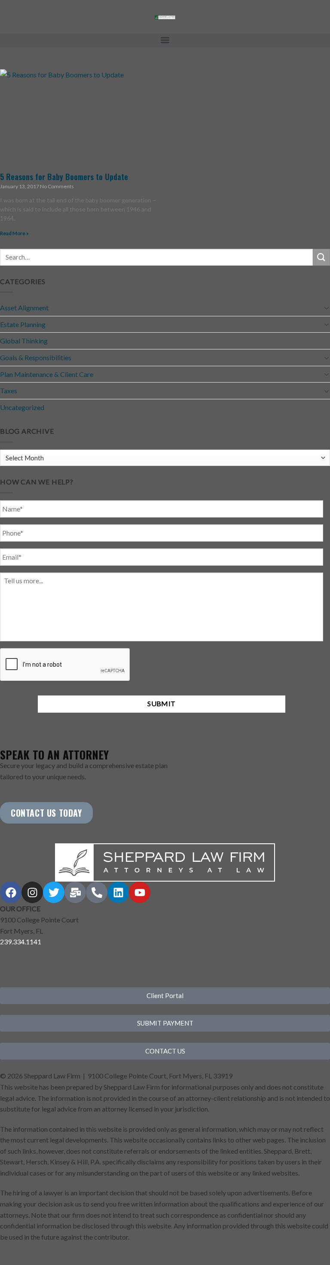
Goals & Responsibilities (35, 357)
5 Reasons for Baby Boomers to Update (64, 176)
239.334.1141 (20, 941)
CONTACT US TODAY (46, 812)
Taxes (8, 390)
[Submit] (321, 257)
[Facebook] (10, 892)
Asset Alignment (24, 307)
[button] (165, 40)
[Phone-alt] (96, 892)
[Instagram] (32, 892)
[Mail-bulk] (75, 892)
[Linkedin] (118, 892)
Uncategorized (22, 407)
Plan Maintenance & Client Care (46, 374)
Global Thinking (24, 341)
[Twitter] (53, 892)
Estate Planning (23, 324)
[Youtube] (139, 892)
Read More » (14, 233)
